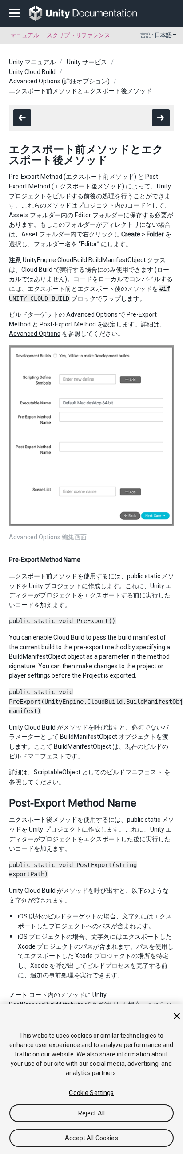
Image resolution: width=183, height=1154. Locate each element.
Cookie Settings (91, 1092)
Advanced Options (34, 333)
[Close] (176, 1016)
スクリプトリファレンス (78, 35)
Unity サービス (87, 62)
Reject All (91, 1113)
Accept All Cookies (91, 1138)
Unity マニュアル (32, 62)
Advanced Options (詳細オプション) (59, 81)
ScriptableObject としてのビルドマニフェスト (98, 772)
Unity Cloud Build (32, 71)
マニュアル (24, 35)
